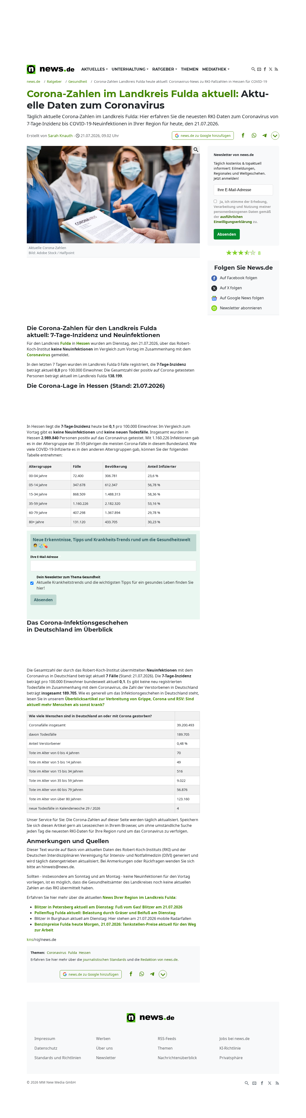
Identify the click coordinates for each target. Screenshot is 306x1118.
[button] (203, 135)
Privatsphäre (231, 1057)
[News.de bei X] (270, 68)
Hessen (85, 952)
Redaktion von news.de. (160, 959)
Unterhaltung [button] (129, 69)
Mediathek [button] (215, 69)
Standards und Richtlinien (57, 1057)
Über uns (104, 1048)
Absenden (43, 599)
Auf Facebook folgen (238, 277)
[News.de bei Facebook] (265, 68)
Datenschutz (45, 1048)
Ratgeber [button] (163, 69)
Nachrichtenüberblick (177, 1057)
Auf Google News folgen (241, 297)
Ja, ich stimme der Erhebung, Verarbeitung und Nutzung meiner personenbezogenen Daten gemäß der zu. (242, 211)
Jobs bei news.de (234, 1038)
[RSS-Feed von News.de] (276, 68)
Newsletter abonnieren (240, 308)
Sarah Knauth (60, 135)
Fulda (72, 952)
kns (30, 939)
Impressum (44, 1038)
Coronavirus (56, 952)
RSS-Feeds (167, 1038)
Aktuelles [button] (93, 69)
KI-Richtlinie (230, 1048)
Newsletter (106, 1057)
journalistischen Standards (104, 959)
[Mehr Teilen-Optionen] (275, 136)
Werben (103, 1038)
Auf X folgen (230, 287)
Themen (189, 69)
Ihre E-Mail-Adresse (45, 557)
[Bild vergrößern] (196, 150)
